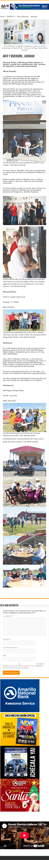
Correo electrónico (10, 647)
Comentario (8, 616)
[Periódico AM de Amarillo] (24, 6)
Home (2, 16)
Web (4, 656)
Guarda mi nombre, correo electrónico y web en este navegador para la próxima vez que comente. (23, 666)
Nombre (6, 639)
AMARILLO (11, 16)
